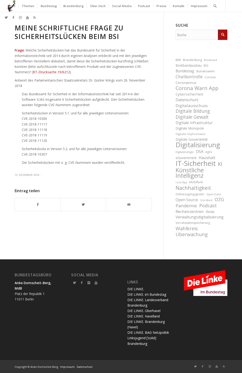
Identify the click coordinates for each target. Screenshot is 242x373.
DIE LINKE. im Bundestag (146, 294)
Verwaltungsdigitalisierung (200, 217)
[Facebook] (81, 282)
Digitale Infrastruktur (194, 122)
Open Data (213, 194)
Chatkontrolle (189, 76)
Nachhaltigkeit (193, 188)
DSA (199, 151)
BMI (178, 60)
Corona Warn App (197, 88)
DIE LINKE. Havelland (143, 316)
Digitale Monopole (190, 128)
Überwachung (192, 234)
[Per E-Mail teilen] (128, 204)
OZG (219, 199)
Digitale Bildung (193, 111)
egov (208, 152)
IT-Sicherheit (196, 163)
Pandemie (186, 205)
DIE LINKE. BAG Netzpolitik (148, 332)
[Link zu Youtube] (27, 17)
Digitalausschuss (192, 105)
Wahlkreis (187, 228)
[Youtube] (95, 282)
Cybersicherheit (189, 94)
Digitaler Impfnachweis (191, 134)
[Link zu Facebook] (13, 17)
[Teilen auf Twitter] (83, 204)
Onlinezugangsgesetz (190, 194)
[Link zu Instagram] (20, 17)
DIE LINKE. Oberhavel (143, 310)
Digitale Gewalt (192, 117)
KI (220, 164)
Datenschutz (187, 99)
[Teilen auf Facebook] (37, 204)
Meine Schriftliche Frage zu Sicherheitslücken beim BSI (69, 32)
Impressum (67, 367)
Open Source (187, 199)
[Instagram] (88, 282)
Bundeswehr (205, 71)
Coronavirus (186, 82)
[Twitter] (74, 282)
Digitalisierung (198, 144)
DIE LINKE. (135, 289)
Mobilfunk (196, 182)
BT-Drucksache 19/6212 (51, 72)
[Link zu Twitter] (6, 17)
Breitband (210, 60)
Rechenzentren (190, 211)
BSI (206, 66)
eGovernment (186, 158)
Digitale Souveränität (192, 139)
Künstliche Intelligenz (190, 172)
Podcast (208, 205)
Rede (210, 211)
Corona (210, 77)
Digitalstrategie (185, 152)
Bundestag (185, 71)
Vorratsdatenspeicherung (193, 223)
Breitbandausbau (189, 65)
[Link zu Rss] (34, 17)
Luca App (181, 182)
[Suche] (215, 6)
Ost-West (206, 200)
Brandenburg (192, 60)
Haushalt (207, 157)
